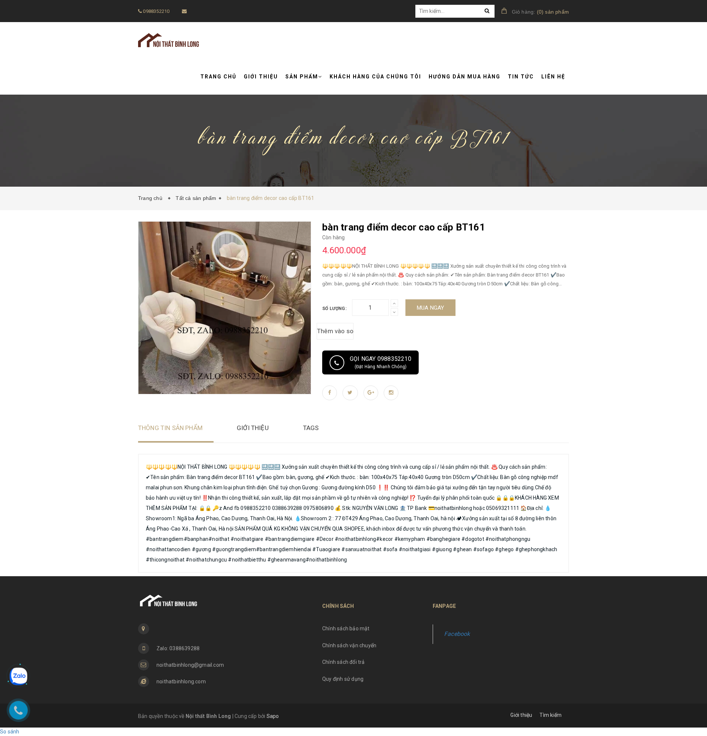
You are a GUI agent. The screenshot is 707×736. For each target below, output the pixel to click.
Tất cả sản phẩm (196, 198)
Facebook (457, 633)
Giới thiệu (261, 77)
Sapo (273, 716)
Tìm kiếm (550, 715)
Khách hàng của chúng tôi (375, 77)
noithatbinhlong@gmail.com (190, 665)
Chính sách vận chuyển (349, 645)
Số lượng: (334, 308)
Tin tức (521, 77)
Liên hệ (553, 77)
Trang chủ (218, 77)
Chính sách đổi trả (343, 662)
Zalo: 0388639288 (178, 648)
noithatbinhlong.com (181, 681)
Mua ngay (430, 307)
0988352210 (155, 11)
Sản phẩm (301, 77)
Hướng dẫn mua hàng (464, 77)
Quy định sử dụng (342, 679)
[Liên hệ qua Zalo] (18, 676)
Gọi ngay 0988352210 (380, 362)
